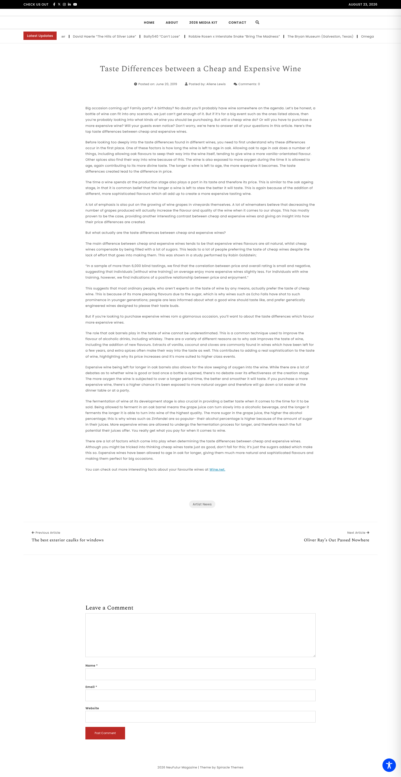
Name (91, 665)
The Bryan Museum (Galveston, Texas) (309, 36)
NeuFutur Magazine (181, 767)
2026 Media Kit (203, 22)
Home (149, 22)
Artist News (202, 504)
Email (91, 687)
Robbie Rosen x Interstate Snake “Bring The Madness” (223, 36)
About (172, 22)
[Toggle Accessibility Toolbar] (389, 765)
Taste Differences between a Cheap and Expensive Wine (200, 69)
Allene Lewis (216, 84)
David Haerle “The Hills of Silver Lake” (93, 36)
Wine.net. (217, 469)
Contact (237, 22)
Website (92, 708)
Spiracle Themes (230, 767)
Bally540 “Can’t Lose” (151, 36)
